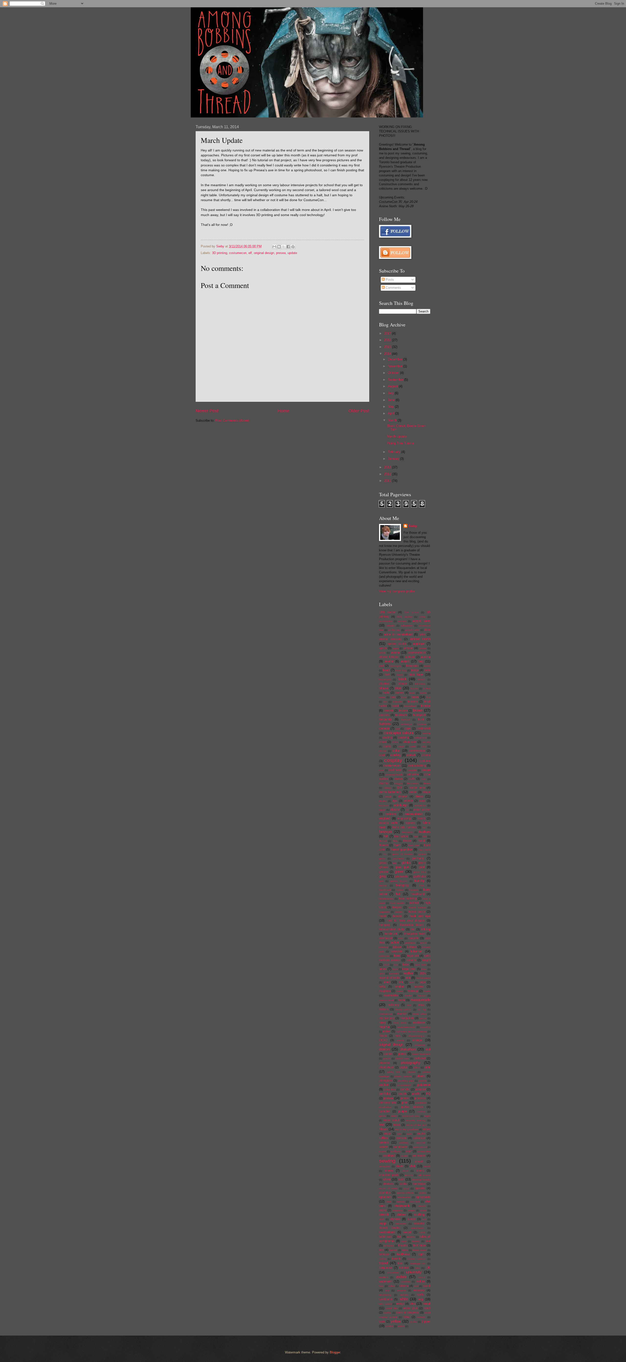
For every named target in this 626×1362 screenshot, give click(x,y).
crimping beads (393, 774)
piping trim (393, 1072)
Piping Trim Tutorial (400, 443)
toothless (403, 1254)
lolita (382, 986)
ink (413, 929)
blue (398, 688)
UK (428, 1268)
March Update (397, 436)
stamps (401, 1201)
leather (408, 973)
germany (418, 858)
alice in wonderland (398, 634)
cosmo (426, 755)
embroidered (413, 814)
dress (419, 796)
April (391, 413)
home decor (417, 911)
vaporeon (385, 1281)
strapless (397, 1210)
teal (427, 1241)
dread (388, 796)
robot (387, 1133)
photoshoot (386, 1067)
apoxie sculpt (396, 643)
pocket (384, 1085)
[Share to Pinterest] (293, 246)
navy (382, 1022)
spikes (422, 1192)
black (402, 679)
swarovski (400, 1223)
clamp (387, 746)
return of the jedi (416, 1125)
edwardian (420, 805)
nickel (387, 1031)
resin (396, 1124)
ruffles (383, 1138)
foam (397, 845)
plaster (411, 1072)
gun (381, 881)
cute (423, 779)
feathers (424, 832)
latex (424, 969)
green (399, 871)
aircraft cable (412, 630)
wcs (387, 1290)
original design (264, 253)
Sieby (412, 526)
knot (386, 964)
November (395, 366)
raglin (427, 1116)
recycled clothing (416, 1120)
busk (421, 719)
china (395, 742)
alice (427, 629)
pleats (421, 1076)
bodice (414, 688)
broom (403, 710)
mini (409, 1005)
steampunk (402, 1206)
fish (424, 836)
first (416, 836)
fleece (407, 840)
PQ (428, 1093)
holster (399, 912)
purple (402, 1111)
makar (399, 991)
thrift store (419, 1245)
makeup (412, 991)
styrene (395, 1219)
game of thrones (402, 854)
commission (417, 750)
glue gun (402, 867)
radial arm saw (410, 1116)
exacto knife (388, 823)
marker (408, 995)
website (404, 1294)
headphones (386, 898)
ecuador (383, 805)
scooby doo (423, 1151)
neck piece (400, 1022)
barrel (427, 666)
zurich (401, 1326)
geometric (398, 858)
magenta (385, 991)
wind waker (385, 1304)
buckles (384, 715)
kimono (411, 960)
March (393, 420)
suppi (383, 1223)
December (395, 359)
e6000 (408, 800)
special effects (405, 1192)
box (428, 697)
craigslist (412, 770)
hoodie (397, 916)
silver (387, 1179)
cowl (381, 770)
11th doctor (411, 612)
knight (426, 960)
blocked (384, 683)
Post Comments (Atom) (232, 420)
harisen (400, 890)
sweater (419, 1223)
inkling (425, 929)
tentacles (388, 1245)
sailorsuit (419, 1138)
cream (426, 770)
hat (398, 894)
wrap (406, 1317)
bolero (426, 688)
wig (420, 1299)
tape (403, 1241)
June (392, 400)
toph (421, 1254)
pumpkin (385, 1111)
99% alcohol (404, 616)
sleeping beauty (421, 1179)
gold (422, 867)
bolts (386, 692)
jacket (394, 942)
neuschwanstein (406, 1027)
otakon (384, 1049)
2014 (388, 354)
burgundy (385, 719)
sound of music (388, 1188)
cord (382, 755)
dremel (403, 796)
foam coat (413, 845)
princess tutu (387, 1102)
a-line (422, 616)
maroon (422, 995)
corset (411, 755)
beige (415, 670)
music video (419, 1014)
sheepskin (385, 1166)
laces (383, 969)
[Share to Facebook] (288, 246)
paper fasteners (421, 1054)
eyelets (410, 822)
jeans (423, 942)
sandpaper (400, 1146)
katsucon (384, 956)
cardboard (423, 728)
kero (397, 956)
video (392, 1286)
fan (424, 827)
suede (411, 1219)
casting (387, 737)
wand (426, 1285)
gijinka (406, 863)
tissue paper (420, 1250)
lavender (394, 973)
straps (411, 1210)
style (381, 1219)
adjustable (407, 625)
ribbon (383, 1129)
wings (400, 1303)
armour (408, 648)
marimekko (390, 995)
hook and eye (419, 916)
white (404, 1299)
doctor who (417, 787)
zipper (426, 1321)
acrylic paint (421, 621)
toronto (396, 1258)
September (396, 379)
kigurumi (413, 955)
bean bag (400, 670)
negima (384, 1027)
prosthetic (420, 1102)
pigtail (404, 1067)
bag (420, 661)
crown (398, 778)
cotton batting (417, 765)
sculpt (404, 1155)
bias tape (416, 674)
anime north (420, 639)
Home (283, 410)
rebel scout (391, 1120)
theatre (403, 1245)
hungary (384, 924)
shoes (389, 1170)
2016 (388, 340)
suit (424, 1219)
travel (383, 1263)
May (391, 406)
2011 (388, 481)
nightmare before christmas (411, 1031)
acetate (402, 621)
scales (382, 1151)
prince (405, 1098)
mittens (384, 1009)
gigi (395, 863)
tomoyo (384, 1254)
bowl (403, 697)
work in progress (407, 1312)
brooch (388, 710)
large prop (409, 969)
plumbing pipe (406, 1080)
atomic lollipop (389, 657)
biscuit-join (385, 679)
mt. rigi (422, 1009)
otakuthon (408, 1049)
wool (427, 1308)
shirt (412, 1166)
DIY (399, 787)
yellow (396, 1321)
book (412, 693)
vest (381, 1286)
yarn (382, 1321)
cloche (382, 751)
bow (393, 697)
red (381, 1124)
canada (384, 728)
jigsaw (397, 947)
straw (423, 1210)
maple (427, 991)
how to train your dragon (406, 920)
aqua (396, 648)
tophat (382, 1259)
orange (417, 1040)
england (384, 818)
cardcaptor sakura (399, 733)
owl (428, 1049)
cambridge (406, 724)
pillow (417, 1067)
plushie (423, 1080)
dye (394, 800)
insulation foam (414, 933)
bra (385, 701)
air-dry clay (394, 630)
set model (419, 1155)
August (393, 386)
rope (409, 1133)
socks (403, 1183)
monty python (403, 1009)
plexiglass (385, 1080)
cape (407, 728)
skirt (401, 1179)
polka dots (389, 1089)
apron (383, 648)
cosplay (393, 760)
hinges (397, 907)
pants (402, 1054)
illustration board (412, 924)
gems (382, 858)
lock (412, 982)
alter (422, 634)
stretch (384, 1214)
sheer (399, 1166)
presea (281, 253)
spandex (385, 1192)
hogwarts (384, 912)
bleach (421, 679)
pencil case (402, 1058)
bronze (425, 706)
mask (401, 1000)
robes (426, 1129)
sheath (419, 1161)
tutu (417, 1268)
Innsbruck (390, 933)
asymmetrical (416, 652)
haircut (383, 885)
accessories (385, 621)
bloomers (420, 683)
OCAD (383, 1040)
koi (395, 964)
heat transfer (397, 903)
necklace (419, 1022)
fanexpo (385, 832)
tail (399, 1236)
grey (382, 876)
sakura (384, 1142)
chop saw (409, 741)
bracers (413, 701)
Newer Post (207, 410)
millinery (393, 1005)
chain (382, 741)
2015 (388, 347)
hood (382, 916)
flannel (383, 841)
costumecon (237, 253)
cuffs (412, 778)
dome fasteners (390, 792)
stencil (421, 1206)
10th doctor (387, 612)
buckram (401, 715)
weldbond (385, 1299)
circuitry (426, 742)
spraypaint (423, 1197)
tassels (416, 1241)
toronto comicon (416, 1259)
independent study (391, 929)
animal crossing (390, 639)
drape (426, 792)
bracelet (397, 701)
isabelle (413, 938)
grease (383, 871)
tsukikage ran (418, 1263)
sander (383, 1146)
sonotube (419, 1183)
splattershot (404, 1197)
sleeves (388, 1183)
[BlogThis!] (279, 246)
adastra (390, 625)
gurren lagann (398, 881)
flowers (384, 845)
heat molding (408, 898)
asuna (395, 652)
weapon (401, 1290)
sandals (420, 1142)
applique (419, 644)
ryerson (401, 1138)
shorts (420, 1170)
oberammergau (416, 1036)
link (401, 982)
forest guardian (401, 849)
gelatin (422, 854)
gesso (383, 862)
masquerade (420, 1000)
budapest (419, 715)
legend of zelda (389, 977)
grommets (401, 876)
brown (418, 710)
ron (399, 1133)
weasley (419, 1290)
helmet (414, 902)
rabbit (394, 1116)
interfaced (385, 938)
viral (416, 1286)
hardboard (385, 890)
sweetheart (417, 1228)
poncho (405, 1089)
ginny (422, 862)
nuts (397, 1035)
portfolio (384, 1094)
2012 (388, 474)
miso (421, 1005)
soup (406, 1188)
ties (381, 1249)
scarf (409, 1151)
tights (405, 1250)
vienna (403, 1285)
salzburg (404, 1142)
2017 (388, 333)
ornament (419, 1045)
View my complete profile (397, 591)
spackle (420, 1188)
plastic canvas (403, 1076)
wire (412, 1303)
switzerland (387, 1232)
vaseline (405, 1281)
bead (386, 670)
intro (400, 938)
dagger (398, 783)
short (405, 1170)
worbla (387, 1312)
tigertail (393, 1250)
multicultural (385, 1014)
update (292, 253)
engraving (404, 818)
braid (395, 705)
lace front (420, 964)
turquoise (385, 1268)
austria (425, 657)
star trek (415, 1201)
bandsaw (412, 665)
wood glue (410, 1308)
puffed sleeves (412, 1107)
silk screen (424, 1175)
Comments (393, 287)
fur (384, 854)
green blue (419, 872)
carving (426, 733)
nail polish (407, 1018)
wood (426, 1303)
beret (399, 674)
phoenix (384, 1063)
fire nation (401, 836)
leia (407, 978)
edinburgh (401, 805)
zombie (389, 1326)
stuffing (419, 1214)
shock (427, 1166)
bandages (395, 666)
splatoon (385, 1197)
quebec (421, 1111)
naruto (422, 1018)
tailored (411, 1236)
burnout (405, 719)
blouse (383, 688)
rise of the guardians (406, 1129)
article (382, 652)
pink (427, 1067)
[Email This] (274, 246)
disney (387, 787)
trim (400, 1263)
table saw (385, 1236)
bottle (382, 697)
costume (424, 761)
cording (396, 755)
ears (422, 800)
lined (386, 982)
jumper (411, 947)
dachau (384, 783)
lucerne (419, 986)
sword (407, 1232)
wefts (420, 1294)
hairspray (402, 885)
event (421, 818)
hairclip (419, 881)
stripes (401, 1214)
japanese (410, 942)
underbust (393, 1272)
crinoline (413, 774)
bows (415, 697)
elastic (395, 809)
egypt (382, 809)
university (414, 1272)
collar (396, 750)
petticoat (419, 1058)
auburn (410, 657)
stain (388, 1201)
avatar (389, 661)
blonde (402, 683)
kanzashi (397, 951)
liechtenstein (423, 978)
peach (386, 1058)
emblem (390, 814)
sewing (387, 1161)
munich (402, 1013)
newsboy (425, 1027)
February (394, 452)
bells (427, 670)
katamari (417, 951)
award (405, 661)
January (394, 459)
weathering (385, 1294)
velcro (420, 1281)
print (405, 1102)
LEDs (422, 973)
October (394, 373)
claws (413, 746)
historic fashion (417, 907)
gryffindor (419, 876)
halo (421, 885)
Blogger (335, 1352)
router (421, 1133)
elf (250, 253)
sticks (382, 1210)
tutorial (403, 1267)
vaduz (421, 1277)
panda (388, 1053)
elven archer (422, 809)
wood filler (391, 1308)
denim (427, 783)
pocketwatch (404, 1085)
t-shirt (422, 1232)
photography (410, 1063)
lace (406, 964)
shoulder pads (389, 1175)
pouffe (416, 1093)
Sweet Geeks (389, 1227)
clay (424, 746)
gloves (383, 867)
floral (421, 841)
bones (399, 692)
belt (386, 674)
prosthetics (385, 1107)
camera (422, 724)
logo (422, 982)
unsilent (383, 1277)
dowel (413, 792)
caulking (403, 737)
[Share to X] (283, 246)
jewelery (383, 947)
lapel (395, 969)
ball (381, 665)
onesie (400, 1040)
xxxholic (421, 1317)
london (399, 986)
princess (420, 1098)
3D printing (219, 253)
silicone (409, 1175)
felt (386, 836)
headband (418, 894)
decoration (413, 783)
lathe (382, 973)
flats (395, 841)
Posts (389, 279)
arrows (422, 648)
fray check (425, 849)
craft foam (395, 770)
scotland (389, 1155)
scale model (420, 1147)
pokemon (423, 1085)
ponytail (420, 1089)
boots (423, 693)
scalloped (396, 1151)
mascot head (386, 1000)
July (391, 393)
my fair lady (386, 1018)
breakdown (410, 706)
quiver (382, 1116)
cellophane (420, 737)
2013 (388, 467)
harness (413, 890)
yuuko (413, 1321)
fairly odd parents (404, 827)
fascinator (407, 832)
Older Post (358, 410)
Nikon (383, 1035)
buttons (385, 724)
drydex (383, 801)
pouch (402, 1093)
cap (397, 728)
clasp (401, 746)
